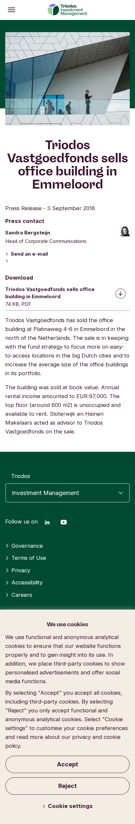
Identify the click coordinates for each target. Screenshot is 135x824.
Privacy (20, 570)
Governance (27, 545)
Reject (67, 785)
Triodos (20, 476)
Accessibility (27, 582)
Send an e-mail (29, 254)
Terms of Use (28, 558)
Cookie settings (70, 806)
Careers (21, 595)
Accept (67, 764)
